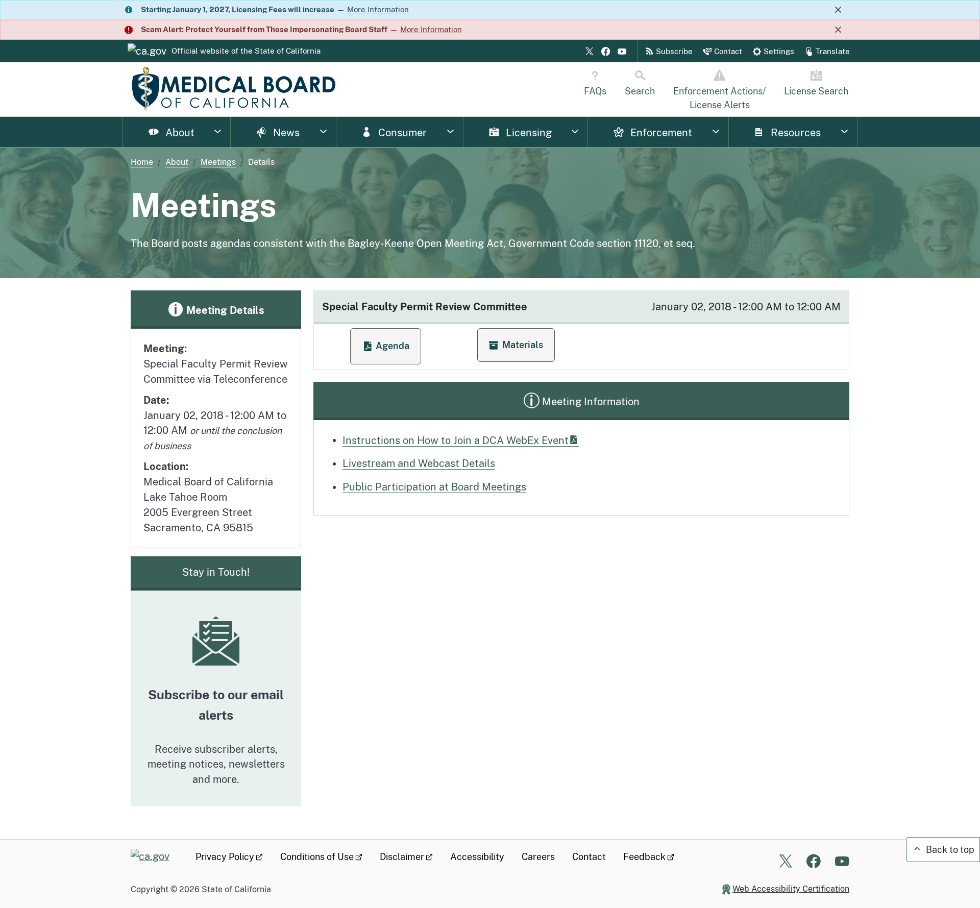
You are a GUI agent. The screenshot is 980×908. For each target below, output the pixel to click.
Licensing (527, 133)
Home (142, 161)
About (178, 133)
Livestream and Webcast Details (418, 463)
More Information (378, 9)
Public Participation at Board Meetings (434, 487)
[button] (516, 345)
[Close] (838, 10)
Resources (794, 133)
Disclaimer (402, 856)
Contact (589, 856)
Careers (538, 856)
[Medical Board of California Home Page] (233, 89)
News (285, 133)
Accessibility (477, 856)
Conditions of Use (317, 856)
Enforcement (660, 133)
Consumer (401, 133)
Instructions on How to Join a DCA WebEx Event (455, 440)
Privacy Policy (224, 856)
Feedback (644, 856)
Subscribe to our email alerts (216, 705)
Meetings (218, 161)
